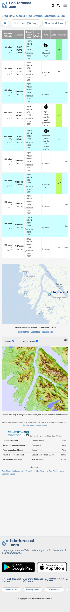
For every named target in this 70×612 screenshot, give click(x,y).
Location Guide (8, 473)
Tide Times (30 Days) (25, 23)
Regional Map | (23, 331)
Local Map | (36, 331)
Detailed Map (47, 331)
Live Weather (42, 471)
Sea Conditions (54, 23)
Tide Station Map (56, 471)
